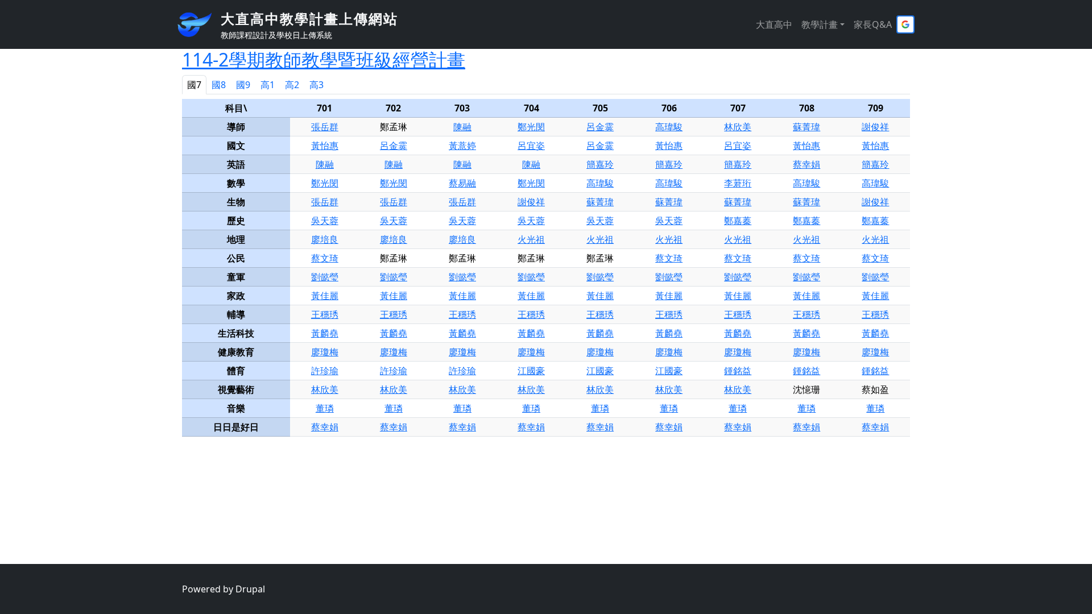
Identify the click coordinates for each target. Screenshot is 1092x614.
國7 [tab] (194, 84)
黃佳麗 (324, 295)
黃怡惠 (324, 145)
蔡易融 (462, 183)
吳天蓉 (324, 220)
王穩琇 (324, 314)
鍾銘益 (737, 370)
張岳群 (324, 127)
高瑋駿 (668, 127)
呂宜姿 (531, 145)
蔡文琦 (324, 258)
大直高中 (774, 24)
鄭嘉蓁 (737, 220)
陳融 (462, 127)
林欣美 (737, 127)
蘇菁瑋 (806, 127)
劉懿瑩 (324, 277)
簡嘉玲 (600, 164)
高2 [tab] (292, 84)
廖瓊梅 (324, 352)
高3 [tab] (316, 84)
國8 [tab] (219, 84)
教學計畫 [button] (819, 24)
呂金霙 (600, 127)
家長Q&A (873, 24)
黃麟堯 (324, 333)
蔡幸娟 (806, 164)
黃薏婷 (462, 145)
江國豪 (531, 370)
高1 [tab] (267, 84)
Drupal (250, 589)
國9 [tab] (243, 84)
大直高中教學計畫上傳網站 (309, 18)
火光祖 (531, 239)
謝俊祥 (875, 127)
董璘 (325, 408)
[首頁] (199, 24)
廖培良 (324, 239)
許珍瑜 (324, 370)
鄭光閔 (531, 127)
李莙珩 (737, 183)
